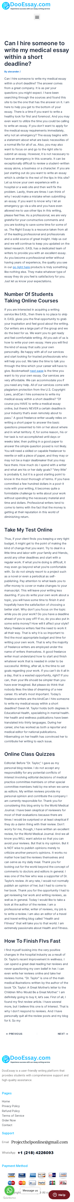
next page (36, 371)
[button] (37, 17)
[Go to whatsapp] (9, 1190)
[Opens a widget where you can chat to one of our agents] (59, 1195)
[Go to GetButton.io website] (9, 1198)
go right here (21, 267)
